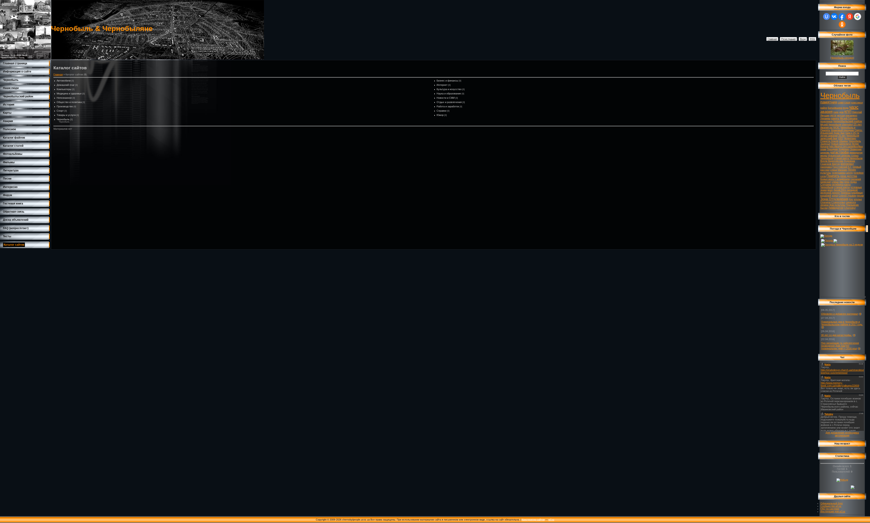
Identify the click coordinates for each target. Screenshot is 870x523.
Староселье (838, 202)
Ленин (852, 169)
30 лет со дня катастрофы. (836, 335)
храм (823, 149)
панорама (826, 167)
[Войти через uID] (826, 16)
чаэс (853, 107)
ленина (824, 205)
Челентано (850, 138)
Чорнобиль (854, 141)
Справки (441, 110)
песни (860, 195)
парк (836, 112)
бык (842, 133)
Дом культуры (837, 205)
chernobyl (847, 124)
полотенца (826, 121)
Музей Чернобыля (830, 124)
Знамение (856, 149)
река (846, 181)
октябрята (837, 184)
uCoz (551, 519)
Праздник (832, 149)
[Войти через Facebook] (842, 16)
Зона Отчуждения (834, 199)
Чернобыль (63, 119)
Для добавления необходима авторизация (842, 434)
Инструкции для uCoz (832, 511)
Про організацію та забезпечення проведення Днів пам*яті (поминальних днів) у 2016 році (840, 346)
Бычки (824, 207)
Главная (772, 39)
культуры (825, 172)
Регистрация (788, 39)
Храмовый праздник (842, 130)
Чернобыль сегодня (842, 57)
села (823, 176)
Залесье (825, 143)
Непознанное (64, 97)
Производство (65, 106)
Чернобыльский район (847, 121)
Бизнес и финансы (447, 80)
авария (826, 112)
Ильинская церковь (839, 155)
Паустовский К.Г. (842, 167)
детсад (841, 115)
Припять (833, 176)
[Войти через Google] (857, 16)
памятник (828, 102)
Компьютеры (64, 89)
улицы (835, 181)
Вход (803, 39)
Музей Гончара (848, 118)
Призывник (852, 205)
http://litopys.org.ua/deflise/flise (846, 146)
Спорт (60, 110)
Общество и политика (69, 102)
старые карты (842, 187)
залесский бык (828, 138)
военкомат (847, 164)
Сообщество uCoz (830, 506)
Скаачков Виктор (830, 164)
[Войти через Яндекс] (849, 16)
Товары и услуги (66, 115)
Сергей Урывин (847, 195)
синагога (851, 202)
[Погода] (826, 235)
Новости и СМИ (446, 97)
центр (849, 172)
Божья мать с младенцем (835, 179)
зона (835, 195)
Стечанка (825, 184)
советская (844, 102)
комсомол (857, 102)
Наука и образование (449, 93)
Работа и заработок (448, 106)
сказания (856, 179)
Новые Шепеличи (841, 143)
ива (841, 181)
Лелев (855, 143)
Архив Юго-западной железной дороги (839, 191)
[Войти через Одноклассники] (842, 24)
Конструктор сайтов (533, 519)
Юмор (440, 115)
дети (833, 115)
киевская (825, 181)
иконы (823, 155)
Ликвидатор (835, 207)
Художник (849, 161)
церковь (825, 152)
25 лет (857, 124)
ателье (858, 199)
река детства (848, 176)
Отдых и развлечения (449, 102)
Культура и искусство (449, 89)
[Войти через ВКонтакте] (834, 16)
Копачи (824, 146)
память (835, 118)
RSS (812, 39)
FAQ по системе (829, 508)
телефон (858, 172)
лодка (853, 181)
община (843, 141)
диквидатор (856, 152)
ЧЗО (840, 138)
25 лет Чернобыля (848, 135)
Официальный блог (831, 503)
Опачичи (825, 202)
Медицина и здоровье (69, 93)
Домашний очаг (66, 85)
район (823, 107)
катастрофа (839, 152)
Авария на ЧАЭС (830, 127)
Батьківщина (835, 107)
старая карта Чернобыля (848, 158)
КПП (847, 112)
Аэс (851, 199)
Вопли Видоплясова (831, 161)
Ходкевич (844, 149)
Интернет (442, 85)
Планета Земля (829, 141)
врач (830, 190)
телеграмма (839, 172)
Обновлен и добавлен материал (839, 313)
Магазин (842, 169)
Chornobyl (850, 207)
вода (845, 107)
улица (833, 169)
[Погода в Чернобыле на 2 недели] (842, 244)
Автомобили (64, 80)
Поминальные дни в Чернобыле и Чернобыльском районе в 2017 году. (842, 323)
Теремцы (845, 192)
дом (841, 112)
